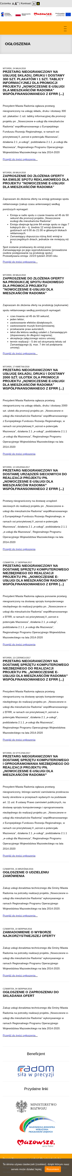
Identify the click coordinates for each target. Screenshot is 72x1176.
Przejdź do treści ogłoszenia (19, 453)
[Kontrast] (38, 3)
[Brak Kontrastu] (34, 3)
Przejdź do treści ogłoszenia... (20, 159)
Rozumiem (53, 1169)
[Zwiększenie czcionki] (17, 3)
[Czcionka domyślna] (13, 3)
